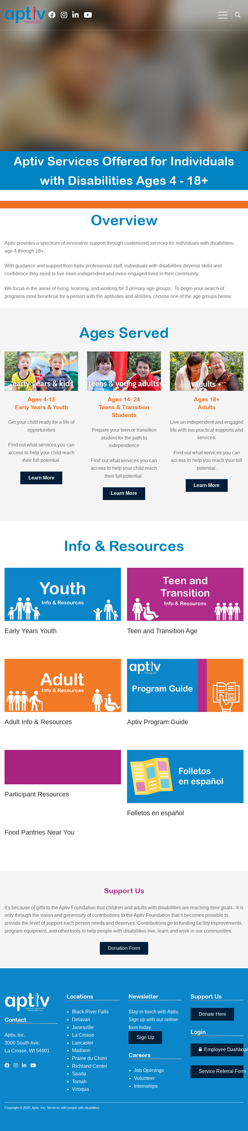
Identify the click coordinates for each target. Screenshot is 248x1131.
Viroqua (80, 1089)
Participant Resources (37, 794)
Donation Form (124, 948)
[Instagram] (64, 15)
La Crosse (83, 1035)
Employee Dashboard (223, 1049)
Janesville (83, 1027)
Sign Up (145, 1037)
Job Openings (149, 1070)
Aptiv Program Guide (157, 722)
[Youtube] (88, 15)
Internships (146, 1086)
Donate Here (212, 1014)
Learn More (63, 583)
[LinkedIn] (75, 15)
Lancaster (82, 1042)
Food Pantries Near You (39, 832)
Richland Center (89, 1066)
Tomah (79, 1081)
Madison (81, 1050)
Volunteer (144, 1078)
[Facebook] (52, 15)
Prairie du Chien (89, 1058)
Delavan (81, 1019)
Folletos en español (155, 813)
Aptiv (35, 1108)
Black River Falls (90, 1011)
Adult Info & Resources (38, 722)
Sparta (79, 1073)
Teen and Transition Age (162, 631)
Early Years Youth (31, 631)
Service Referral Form (221, 1071)
